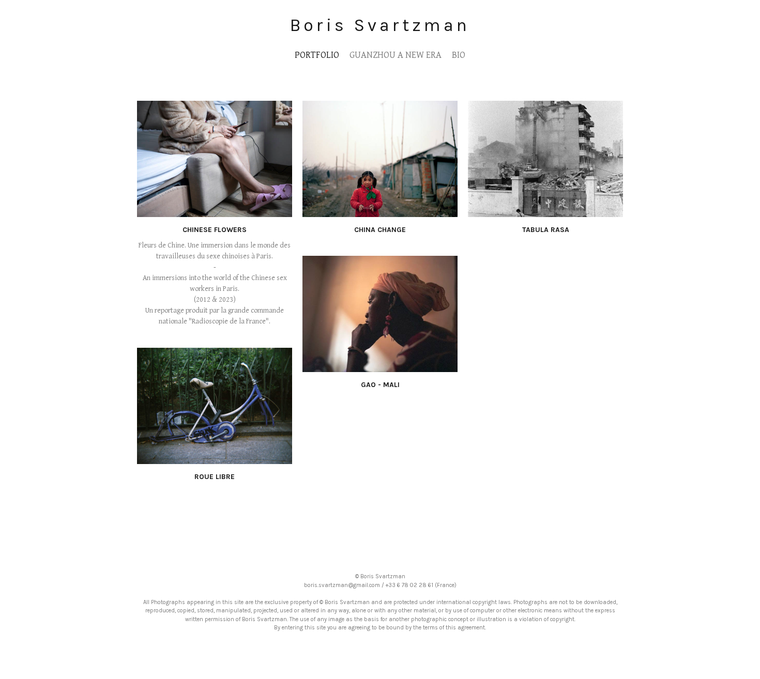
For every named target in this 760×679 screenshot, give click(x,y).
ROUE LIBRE (214, 476)
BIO (458, 55)
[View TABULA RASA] (545, 211)
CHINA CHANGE (380, 229)
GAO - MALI (380, 384)
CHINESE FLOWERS (215, 229)
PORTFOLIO (317, 55)
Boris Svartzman (380, 25)
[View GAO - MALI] (380, 366)
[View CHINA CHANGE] (380, 211)
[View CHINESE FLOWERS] (214, 211)
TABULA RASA (545, 229)
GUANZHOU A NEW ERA (395, 55)
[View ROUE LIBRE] (214, 458)
